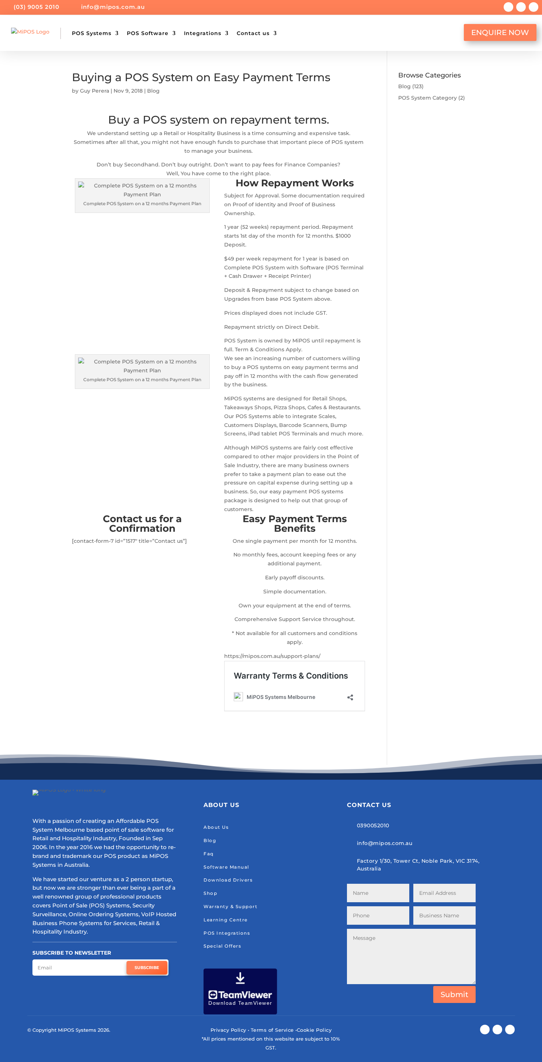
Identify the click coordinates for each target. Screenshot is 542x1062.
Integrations (202, 33)
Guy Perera (94, 90)
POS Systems (91, 33)
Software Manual (226, 867)
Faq (209, 853)
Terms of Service (272, 1030)
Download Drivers (228, 880)
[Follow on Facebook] (508, 7)
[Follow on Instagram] (521, 7)
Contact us (253, 33)
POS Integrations (227, 933)
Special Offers (222, 946)
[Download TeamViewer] (240, 1013)
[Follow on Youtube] (533, 7)
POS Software (147, 33)
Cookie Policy (314, 1030)
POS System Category (427, 97)
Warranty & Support (230, 906)
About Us (216, 827)
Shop (210, 893)
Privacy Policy (228, 1030)
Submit (454, 994)
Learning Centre (226, 920)
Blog (153, 90)
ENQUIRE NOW (500, 32)
